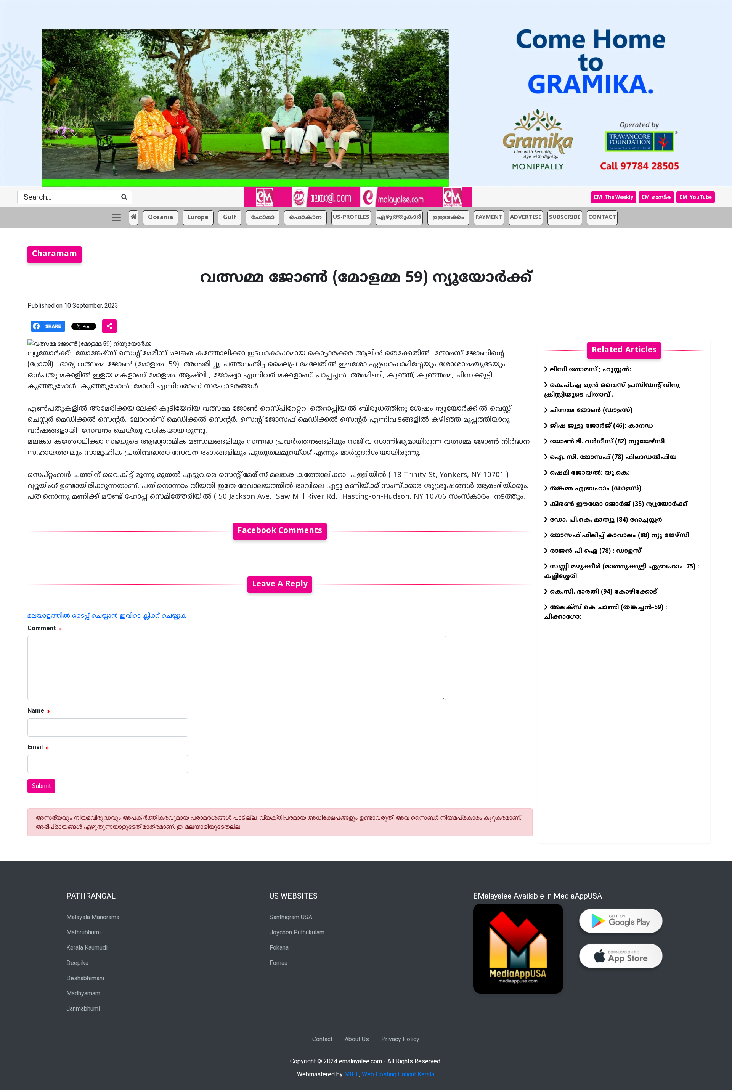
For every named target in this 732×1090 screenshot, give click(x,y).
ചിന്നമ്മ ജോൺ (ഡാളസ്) (590, 410)
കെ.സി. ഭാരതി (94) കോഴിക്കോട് (602, 592)
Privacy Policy (400, 1039)
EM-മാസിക (656, 197)
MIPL (351, 1074)
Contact (322, 1039)
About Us (357, 1039)
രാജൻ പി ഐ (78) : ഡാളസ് (594, 551)
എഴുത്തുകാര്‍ (399, 217)
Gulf (229, 218)
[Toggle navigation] (116, 217)
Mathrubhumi (83, 932)
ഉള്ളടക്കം (448, 218)
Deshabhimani (85, 978)
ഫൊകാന (305, 218)
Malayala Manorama (92, 917)
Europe (198, 218)
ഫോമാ (262, 218)
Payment (488, 217)
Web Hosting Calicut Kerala (398, 1074)
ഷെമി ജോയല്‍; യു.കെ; (588, 473)
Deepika (77, 962)
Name (35, 710)
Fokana (279, 947)
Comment (41, 628)
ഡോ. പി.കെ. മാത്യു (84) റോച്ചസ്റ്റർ (605, 520)
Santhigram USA (291, 917)
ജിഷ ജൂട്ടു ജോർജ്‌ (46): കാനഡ (600, 426)
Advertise (525, 217)
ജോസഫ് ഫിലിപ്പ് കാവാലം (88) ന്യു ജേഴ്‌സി (618, 535)
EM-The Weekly (613, 197)
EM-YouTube (695, 197)
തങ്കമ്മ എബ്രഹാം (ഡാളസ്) (594, 489)
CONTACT (602, 217)
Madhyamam (83, 993)
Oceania (160, 218)
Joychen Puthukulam (297, 932)
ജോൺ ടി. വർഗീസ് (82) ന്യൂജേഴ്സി (606, 442)
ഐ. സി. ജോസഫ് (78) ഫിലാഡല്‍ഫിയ (612, 457)
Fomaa (278, 962)
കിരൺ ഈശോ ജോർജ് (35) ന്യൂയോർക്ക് (617, 504)
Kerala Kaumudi (87, 947)
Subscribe (565, 217)
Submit (41, 786)
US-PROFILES (351, 217)
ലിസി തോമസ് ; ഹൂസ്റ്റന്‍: (589, 370)
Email (35, 747)
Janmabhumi (83, 1008)
